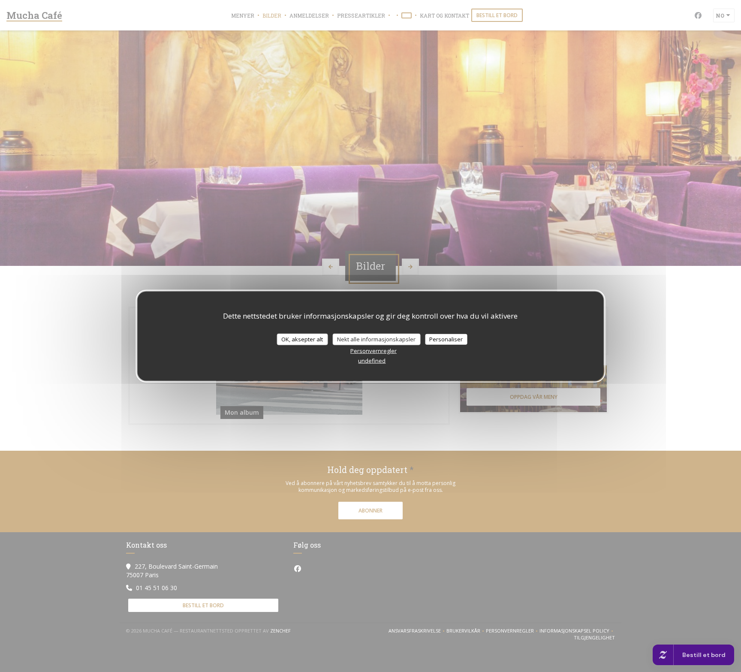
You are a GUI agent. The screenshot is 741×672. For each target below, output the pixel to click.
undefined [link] (372, 361)
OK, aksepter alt (302, 339)
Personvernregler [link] (373, 351)
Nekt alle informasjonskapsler (376, 339)
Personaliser (446, 339)
